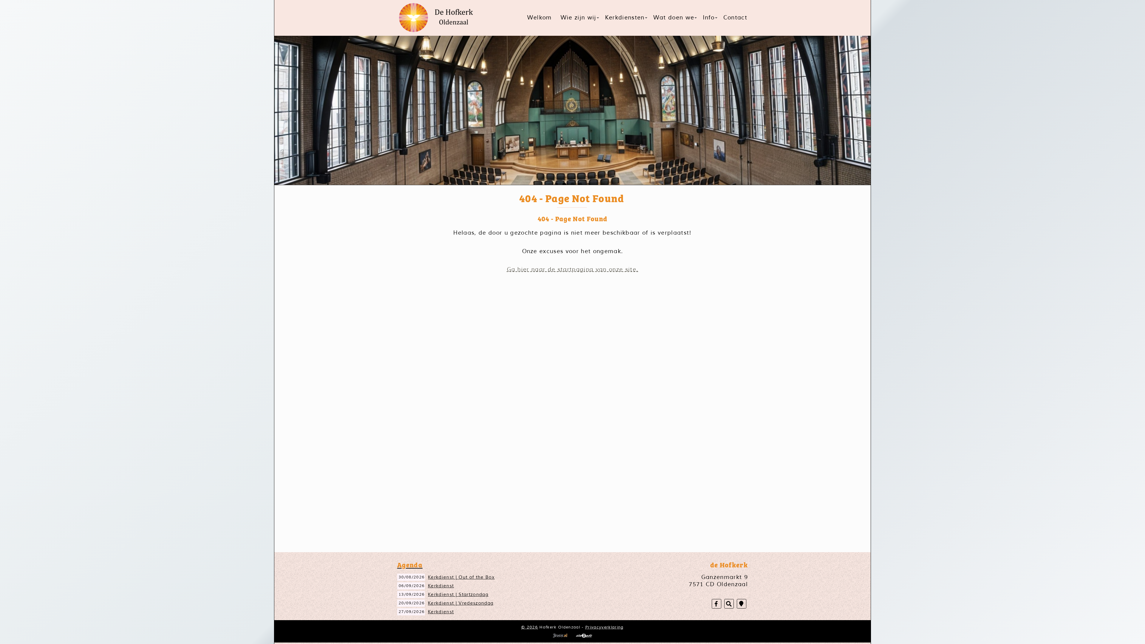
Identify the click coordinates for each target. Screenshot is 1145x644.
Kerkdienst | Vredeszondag (460, 603)
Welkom (539, 17)
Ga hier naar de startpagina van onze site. (572, 269)
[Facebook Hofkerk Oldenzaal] (716, 604)
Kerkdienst (441, 586)
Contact (735, 17)
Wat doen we (673, 17)
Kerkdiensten (625, 17)
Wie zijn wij (578, 17)
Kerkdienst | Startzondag (458, 594)
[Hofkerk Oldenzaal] (438, 18)
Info (708, 17)
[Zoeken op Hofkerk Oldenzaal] (729, 604)
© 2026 (529, 627)
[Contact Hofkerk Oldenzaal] (741, 604)
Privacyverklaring (604, 627)
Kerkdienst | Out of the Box (461, 577)
